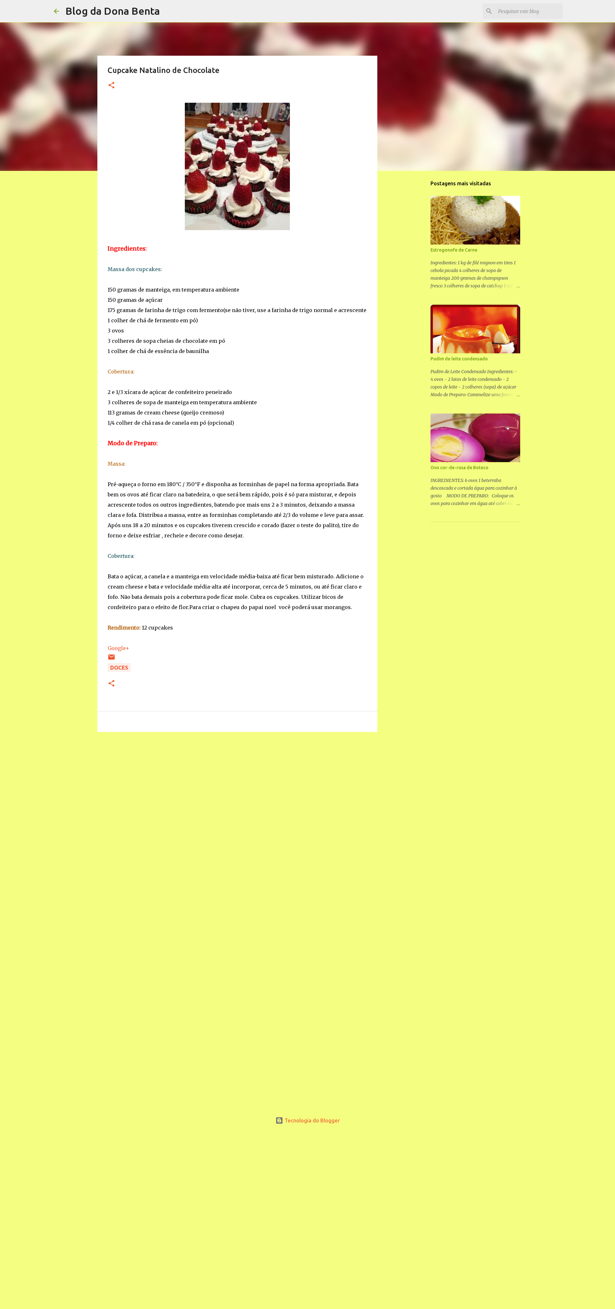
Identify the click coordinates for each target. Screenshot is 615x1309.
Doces (119, 667)
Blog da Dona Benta (112, 11)
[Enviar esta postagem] (111, 659)
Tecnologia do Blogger (311, 1120)
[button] (111, 85)
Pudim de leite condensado (459, 358)
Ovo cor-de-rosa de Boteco (459, 467)
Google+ (118, 648)
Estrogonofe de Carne (453, 250)
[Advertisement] (237, 779)
